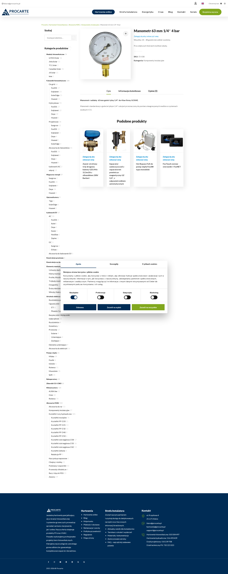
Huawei (55, 99)
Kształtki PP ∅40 (59, 432)
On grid (53, 84)
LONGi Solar (55, 58)
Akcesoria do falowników (60, 148)
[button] (210, 12)
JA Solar (53, 72)
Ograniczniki (55, 304)
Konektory (54, 326)
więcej (53, 170)
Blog (85, 518)
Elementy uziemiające (58, 345)
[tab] (108, 91)
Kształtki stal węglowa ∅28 (64, 440)
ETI (53, 307)
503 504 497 (174, 534)
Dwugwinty (54, 285)
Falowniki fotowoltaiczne (57, 81)
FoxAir (52, 360)
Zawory (53, 477)
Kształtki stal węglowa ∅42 (64, 447)
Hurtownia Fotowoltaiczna (58, 25)
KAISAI (53, 364)
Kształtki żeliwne (59, 451)
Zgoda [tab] (78, 264)
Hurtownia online (90, 514)
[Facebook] (221, 3)
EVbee (54, 249)
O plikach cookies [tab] (149, 264)
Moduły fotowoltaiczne (56, 54)
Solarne (55, 333)
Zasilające (56, 341)
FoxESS (55, 88)
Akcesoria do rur (57, 406)
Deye (54, 114)
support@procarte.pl (155, 530)
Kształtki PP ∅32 (59, 428)
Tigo (51, 201)
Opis (108, 91)
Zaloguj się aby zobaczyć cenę (146, 36)
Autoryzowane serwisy (117, 539)
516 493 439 (171, 538)
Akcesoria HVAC (74, 25)
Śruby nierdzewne (57, 288)
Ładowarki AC (55, 166)
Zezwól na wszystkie (148, 307)
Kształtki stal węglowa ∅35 (64, 443)
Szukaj (74, 38)
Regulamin (87, 534)
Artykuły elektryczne (56, 296)
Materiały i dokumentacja (118, 535)
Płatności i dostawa (91, 524)
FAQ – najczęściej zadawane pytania (119, 544)
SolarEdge (56, 95)
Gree (52, 395)
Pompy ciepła (52, 353)
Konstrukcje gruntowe (55, 258)
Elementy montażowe (56, 266)
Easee (54, 231)
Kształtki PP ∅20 (59, 421)
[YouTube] (60, 562)
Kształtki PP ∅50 (59, 436)
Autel (54, 223)
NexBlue (55, 234)
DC (51, 242)
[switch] (100, 297)
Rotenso (53, 367)
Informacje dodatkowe (129, 91)
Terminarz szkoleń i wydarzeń (120, 532)
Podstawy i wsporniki (59, 466)
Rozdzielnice (55, 322)
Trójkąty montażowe (58, 281)
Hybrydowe (55, 103)
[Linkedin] (66, 562)
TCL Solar (53, 65)
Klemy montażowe (58, 274)
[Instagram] (224, 3)
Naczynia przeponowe (59, 458)
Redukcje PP (57, 454)
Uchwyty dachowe (57, 270)
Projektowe (55, 122)
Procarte (45, 25)
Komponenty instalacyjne (90, 25)
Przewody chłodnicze (58, 469)
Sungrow (56, 125)
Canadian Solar (56, 69)
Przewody (54, 330)
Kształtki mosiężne (60, 417)
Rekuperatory (53, 379)
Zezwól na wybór (114, 307)
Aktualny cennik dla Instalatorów (121, 529)
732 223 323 (169, 545)
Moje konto (88, 521)
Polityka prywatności (92, 531)
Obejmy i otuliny (57, 462)
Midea (53, 356)
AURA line (54, 391)
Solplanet (56, 91)
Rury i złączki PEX (57, 473)
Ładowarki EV (53, 213)
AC (51, 216)
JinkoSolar (54, 61)
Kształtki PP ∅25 (59, 425)
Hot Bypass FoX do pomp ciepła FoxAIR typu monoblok (145, 167)
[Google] (78, 562)
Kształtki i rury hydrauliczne (62, 414)
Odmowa (80, 307)
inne (51, 76)
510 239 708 (166, 541)
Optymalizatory (53, 197)
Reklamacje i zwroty (91, 528)
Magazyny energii (54, 175)
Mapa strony (88, 538)
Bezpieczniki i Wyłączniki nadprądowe (59, 317)
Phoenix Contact (58, 311)
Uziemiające (57, 337)
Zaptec (55, 238)
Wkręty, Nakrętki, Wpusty (60, 292)
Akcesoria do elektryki (59, 348)
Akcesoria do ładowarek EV (61, 253)
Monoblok (54, 371)
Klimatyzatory (53, 388)
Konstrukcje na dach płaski (57, 262)
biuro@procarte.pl (154, 523)
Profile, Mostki (56, 277)
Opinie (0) (152, 91)
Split (52, 375)
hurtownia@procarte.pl (156, 527)
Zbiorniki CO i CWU (55, 383)
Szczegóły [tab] (114, 264)
